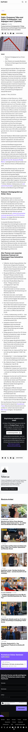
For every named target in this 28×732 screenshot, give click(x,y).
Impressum (20, 722)
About (8, 719)
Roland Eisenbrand (6, 592)
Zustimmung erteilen (12, 432)
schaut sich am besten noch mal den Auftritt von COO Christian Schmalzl (13, 215)
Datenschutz (6, 724)
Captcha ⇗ (23, 702)
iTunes (3, 406)
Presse (19, 719)
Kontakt (25, 719)
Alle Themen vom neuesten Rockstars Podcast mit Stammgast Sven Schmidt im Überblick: (16, 63)
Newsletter (7, 722)
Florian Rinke (4, 519)
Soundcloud (20, 404)
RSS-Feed (4, 410)
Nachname (3, 689)
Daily (3, 10)
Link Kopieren (19, 33)
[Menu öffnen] (25, 2)
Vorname (3, 683)
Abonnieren (21, 708)
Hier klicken (7, 704)
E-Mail (2, 694)
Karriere (14, 719)
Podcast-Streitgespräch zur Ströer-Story (15, 58)
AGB (12, 724)
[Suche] (22, 2)
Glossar (14, 722)
